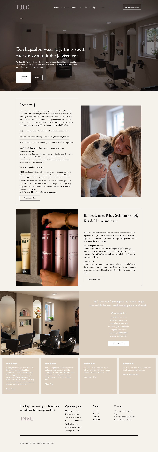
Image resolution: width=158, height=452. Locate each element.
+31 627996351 (127, 411)
